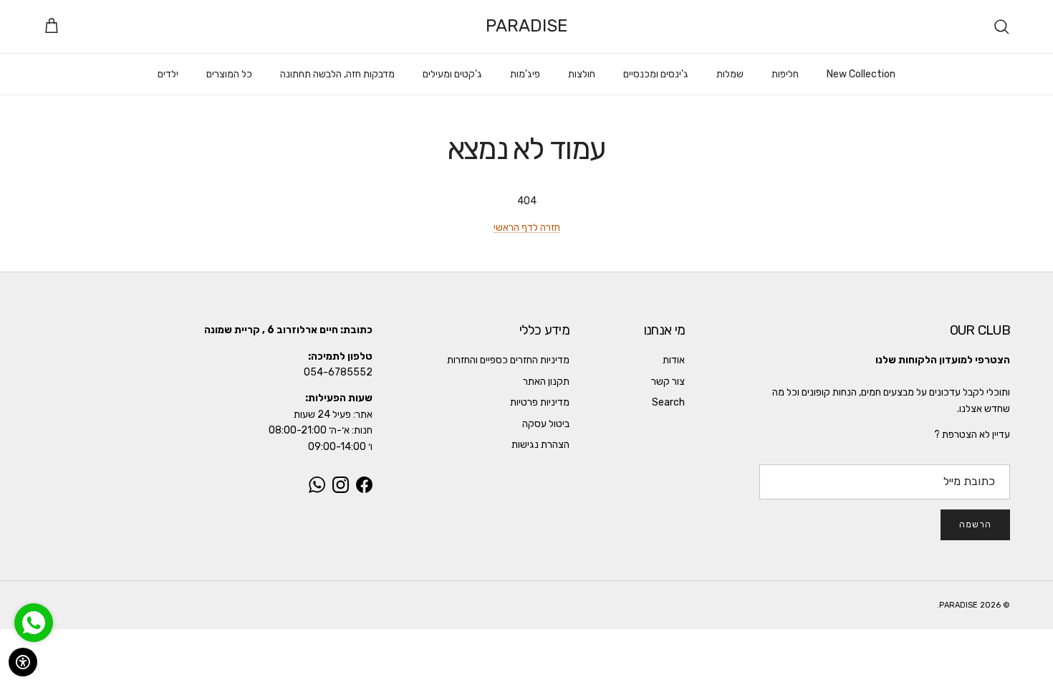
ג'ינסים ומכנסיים (655, 74)
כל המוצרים (229, 74)
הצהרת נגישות (540, 445)
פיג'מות (525, 74)
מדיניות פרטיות (539, 402)
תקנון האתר (546, 381)
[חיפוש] (1001, 26)
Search (668, 402)
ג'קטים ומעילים (452, 74)
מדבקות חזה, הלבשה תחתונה (337, 74)
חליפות (785, 74)
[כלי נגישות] (23, 662)
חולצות (581, 74)
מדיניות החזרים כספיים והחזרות (508, 360)
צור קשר (668, 381)
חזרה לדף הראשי (527, 227)
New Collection (861, 74)
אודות (674, 360)
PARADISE (958, 605)
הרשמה (975, 524)
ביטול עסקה (545, 424)
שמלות (730, 74)
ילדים (168, 74)
